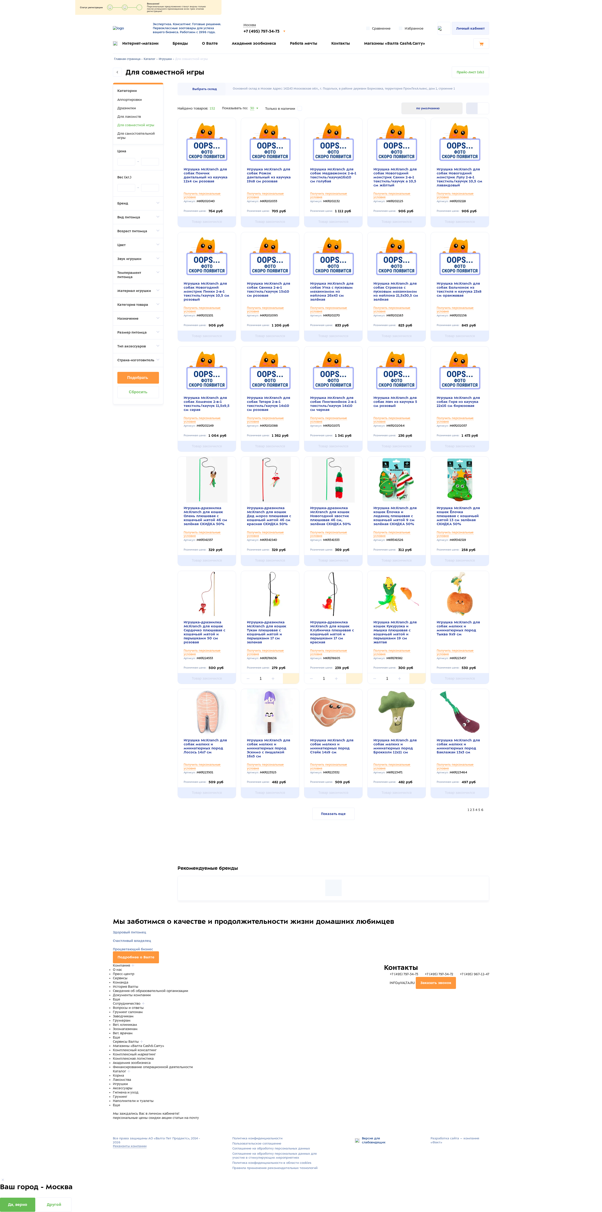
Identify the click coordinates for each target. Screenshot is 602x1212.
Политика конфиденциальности (257, 1138)
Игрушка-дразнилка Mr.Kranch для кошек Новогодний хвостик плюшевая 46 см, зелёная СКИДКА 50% (330, 516)
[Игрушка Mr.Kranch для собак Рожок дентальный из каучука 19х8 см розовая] (270, 141)
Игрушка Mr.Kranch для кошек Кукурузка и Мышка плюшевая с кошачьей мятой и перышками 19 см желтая (395, 632)
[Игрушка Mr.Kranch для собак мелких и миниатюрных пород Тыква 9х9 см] (460, 594)
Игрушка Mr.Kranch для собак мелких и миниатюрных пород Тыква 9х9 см (458, 628)
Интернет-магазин (140, 43)
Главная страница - (128, 59)
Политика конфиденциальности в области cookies (271, 1163)
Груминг (120, 1096)
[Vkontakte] (126, 1127)
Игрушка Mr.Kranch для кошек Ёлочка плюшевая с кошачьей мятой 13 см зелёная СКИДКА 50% (458, 516)
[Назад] (117, 72)
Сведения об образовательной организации (150, 991)
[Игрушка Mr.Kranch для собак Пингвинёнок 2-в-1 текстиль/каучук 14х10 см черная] (333, 369)
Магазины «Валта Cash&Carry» (394, 43)
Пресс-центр (123, 974)
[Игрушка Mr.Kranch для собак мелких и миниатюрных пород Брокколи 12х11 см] (397, 712)
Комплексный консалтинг (135, 1050)
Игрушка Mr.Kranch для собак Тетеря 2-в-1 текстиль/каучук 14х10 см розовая (268, 404)
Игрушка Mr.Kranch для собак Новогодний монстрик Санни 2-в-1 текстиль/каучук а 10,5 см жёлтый (395, 177)
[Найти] (444, 28)
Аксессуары (122, 1088)
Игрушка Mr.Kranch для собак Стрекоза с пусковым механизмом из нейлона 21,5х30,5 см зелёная (395, 291)
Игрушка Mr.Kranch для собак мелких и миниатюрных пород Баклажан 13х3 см (458, 746)
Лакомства (122, 1080)
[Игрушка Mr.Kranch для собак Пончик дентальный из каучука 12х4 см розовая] (207, 141)
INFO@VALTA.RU (402, 983)
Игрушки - (166, 59)
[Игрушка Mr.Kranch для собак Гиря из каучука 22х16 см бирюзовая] (460, 369)
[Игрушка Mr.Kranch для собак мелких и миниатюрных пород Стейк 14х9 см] (333, 712)
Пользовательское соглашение (256, 1143)
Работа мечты (303, 43)
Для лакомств (129, 116)
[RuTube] (116, 1127)
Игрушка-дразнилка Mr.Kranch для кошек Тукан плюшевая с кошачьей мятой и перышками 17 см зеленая (266, 632)
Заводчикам (123, 1016)
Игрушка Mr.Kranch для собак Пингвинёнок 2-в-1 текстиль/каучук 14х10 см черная (333, 404)
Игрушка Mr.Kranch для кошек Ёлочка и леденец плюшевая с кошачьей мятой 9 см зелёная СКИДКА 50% (395, 516)
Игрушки (120, 1084)
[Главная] (130, 28)
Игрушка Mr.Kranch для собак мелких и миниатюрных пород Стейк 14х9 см (331, 746)
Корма (118, 1075)
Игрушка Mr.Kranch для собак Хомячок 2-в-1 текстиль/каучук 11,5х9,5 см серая (207, 404)
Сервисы (120, 978)
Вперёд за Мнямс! (217, 871)
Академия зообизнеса (254, 43)
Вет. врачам (123, 1033)
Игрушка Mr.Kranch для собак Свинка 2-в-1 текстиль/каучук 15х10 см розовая (268, 289)
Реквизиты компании (130, 1146)
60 (252, 114)
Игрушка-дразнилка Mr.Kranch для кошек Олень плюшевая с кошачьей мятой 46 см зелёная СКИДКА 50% (205, 516)
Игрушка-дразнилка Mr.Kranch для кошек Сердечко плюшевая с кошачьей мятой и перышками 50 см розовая (204, 632)
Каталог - (151, 59)
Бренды (180, 43)
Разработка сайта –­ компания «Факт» (455, 1140)
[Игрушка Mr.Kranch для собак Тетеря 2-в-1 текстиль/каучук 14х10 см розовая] (270, 369)
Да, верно (17, 1205)
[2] (472, 108)
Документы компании (132, 995)
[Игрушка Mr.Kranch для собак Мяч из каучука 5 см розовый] (397, 369)
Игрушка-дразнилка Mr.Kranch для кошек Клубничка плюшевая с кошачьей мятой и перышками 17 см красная (332, 632)
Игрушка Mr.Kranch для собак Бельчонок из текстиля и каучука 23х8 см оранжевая (459, 289)
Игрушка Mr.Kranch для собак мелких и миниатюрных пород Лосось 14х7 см (205, 746)
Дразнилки (126, 108)
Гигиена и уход (126, 1092)
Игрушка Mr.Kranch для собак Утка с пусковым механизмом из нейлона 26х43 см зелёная (331, 291)
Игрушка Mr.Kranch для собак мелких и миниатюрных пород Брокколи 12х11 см (395, 746)
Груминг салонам (128, 1012)
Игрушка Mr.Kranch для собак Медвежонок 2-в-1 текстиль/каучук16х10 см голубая (333, 175)
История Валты (125, 986)
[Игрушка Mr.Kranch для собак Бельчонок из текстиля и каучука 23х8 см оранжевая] (460, 255)
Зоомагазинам (125, 1029)
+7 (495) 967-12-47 (474, 974)
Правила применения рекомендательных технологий (274, 1168)
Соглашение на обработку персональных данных (271, 1148)
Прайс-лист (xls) (470, 72)
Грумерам (122, 1020)
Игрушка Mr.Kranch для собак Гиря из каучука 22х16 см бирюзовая (458, 402)
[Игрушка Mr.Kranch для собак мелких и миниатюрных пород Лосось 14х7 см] (207, 712)
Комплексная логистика (133, 1058)
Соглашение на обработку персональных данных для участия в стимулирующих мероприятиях (274, 1155)
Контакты (340, 43)
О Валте (210, 43)
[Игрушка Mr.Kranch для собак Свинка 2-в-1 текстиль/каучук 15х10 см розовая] (270, 255)
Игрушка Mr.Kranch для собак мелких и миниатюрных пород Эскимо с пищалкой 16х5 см (268, 748)
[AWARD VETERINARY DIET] (333, 888)
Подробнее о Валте (136, 957)
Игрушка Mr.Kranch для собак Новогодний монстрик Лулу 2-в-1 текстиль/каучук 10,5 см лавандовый (459, 177)
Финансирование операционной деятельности (153, 1067)
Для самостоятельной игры (136, 136)
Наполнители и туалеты (133, 1101)
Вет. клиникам (125, 1025)
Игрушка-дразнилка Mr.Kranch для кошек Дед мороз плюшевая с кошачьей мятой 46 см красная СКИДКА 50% (269, 516)
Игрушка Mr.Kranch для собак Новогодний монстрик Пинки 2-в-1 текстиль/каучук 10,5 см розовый (206, 291)
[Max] (121, 1127)
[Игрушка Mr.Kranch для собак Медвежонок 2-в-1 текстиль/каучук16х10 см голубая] (333, 141)
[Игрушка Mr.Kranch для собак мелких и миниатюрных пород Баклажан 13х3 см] (460, 712)
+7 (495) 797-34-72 (439, 974)
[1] (483, 108)
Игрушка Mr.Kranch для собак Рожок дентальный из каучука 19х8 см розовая (269, 175)
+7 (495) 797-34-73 (262, 31)
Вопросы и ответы (128, 1008)
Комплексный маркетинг (134, 1054)
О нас (117, 970)
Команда (120, 982)
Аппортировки (129, 100)
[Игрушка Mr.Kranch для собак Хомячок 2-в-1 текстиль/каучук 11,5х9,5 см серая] (207, 369)
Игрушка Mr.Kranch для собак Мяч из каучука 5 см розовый (395, 402)
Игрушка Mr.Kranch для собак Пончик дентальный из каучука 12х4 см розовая (205, 175)
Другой (54, 1205)
